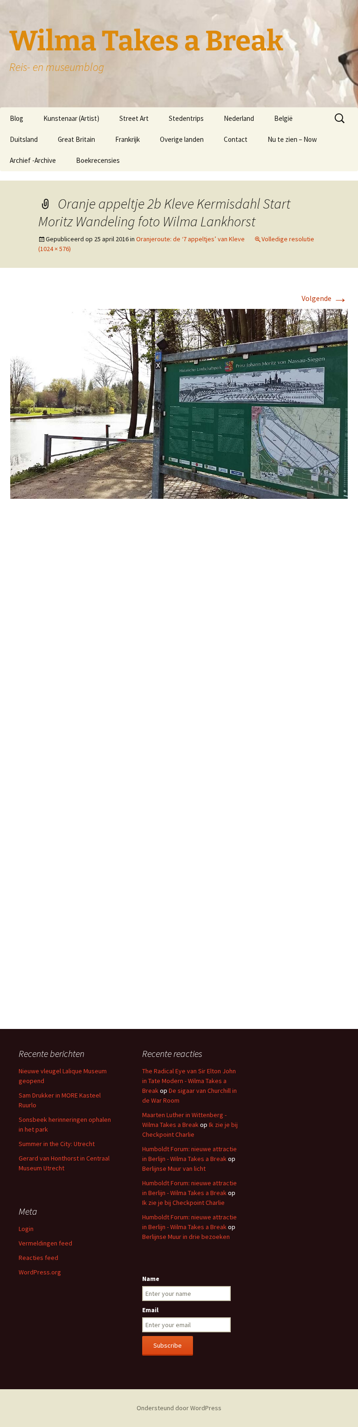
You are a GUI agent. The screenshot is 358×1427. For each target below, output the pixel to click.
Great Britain (76, 139)
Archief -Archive (33, 160)
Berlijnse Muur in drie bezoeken (186, 1236)
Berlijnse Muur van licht (174, 1168)
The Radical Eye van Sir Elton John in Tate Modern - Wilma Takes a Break (189, 1081)
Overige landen (182, 139)
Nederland (239, 118)
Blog (16, 118)
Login (26, 1228)
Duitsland (24, 139)
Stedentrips (186, 118)
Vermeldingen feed (45, 1243)
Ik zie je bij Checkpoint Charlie (183, 1202)
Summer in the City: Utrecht (57, 1144)
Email (150, 1310)
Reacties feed (38, 1257)
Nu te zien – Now (292, 139)
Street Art (134, 118)
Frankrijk (127, 139)
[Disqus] (179, 645)
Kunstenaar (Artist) (71, 118)
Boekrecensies (98, 160)
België (283, 118)
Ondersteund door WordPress (179, 1408)
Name (150, 1278)
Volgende (325, 298)
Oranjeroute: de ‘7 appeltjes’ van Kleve (190, 239)
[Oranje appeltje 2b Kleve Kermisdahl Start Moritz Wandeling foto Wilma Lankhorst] (179, 403)
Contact (236, 139)
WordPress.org (40, 1272)
